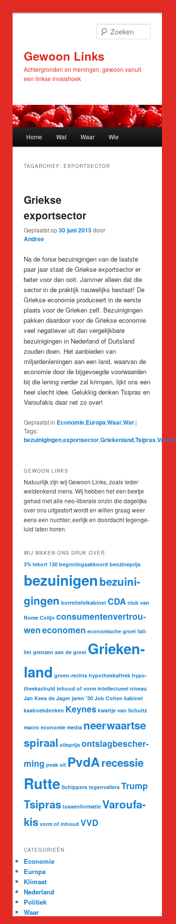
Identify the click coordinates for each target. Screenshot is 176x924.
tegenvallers (104, 787)
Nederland (39, 891)
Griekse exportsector (55, 207)
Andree (34, 238)
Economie (70, 422)
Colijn (47, 617)
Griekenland (117, 439)
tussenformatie (82, 806)
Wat (61, 136)
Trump (134, 785)
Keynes (80, 709)
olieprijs (70, 744)
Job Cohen (109, 698)
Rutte (42, 783)
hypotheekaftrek (109, 675)
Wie (114, 136)
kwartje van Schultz (122, 710)
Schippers (74, 787)
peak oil (56, 764)
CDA (117, 601)
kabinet (133, 698)
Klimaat (35, 881)
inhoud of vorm (76, 688)
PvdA (83, 762)
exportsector (81, 439)
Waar (87, 136)
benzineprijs (125, 564)
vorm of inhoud (59, 823)
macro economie (44, 727)
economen (64, 630)
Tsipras (145, 439)
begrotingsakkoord (83, 564)
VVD (89, 822)
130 (53, 564)
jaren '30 (82, 698)
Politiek (35, 902)
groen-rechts (70, 675)
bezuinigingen (43, 439)
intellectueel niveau (122, 688)
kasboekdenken (44, 710)
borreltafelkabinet (83, 602)
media (74, 727)
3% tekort (36, 564)
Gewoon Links (64, 56)
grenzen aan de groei (59, 652)
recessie (122, 762)
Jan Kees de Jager (47, 698)
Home (34, 136)
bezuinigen (61, 580)
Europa (96, 422)
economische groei (111, 631)
